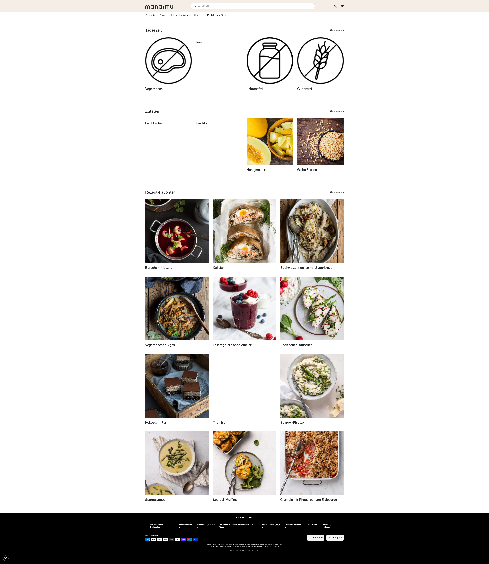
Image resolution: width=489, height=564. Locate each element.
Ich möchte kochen (180, 15)
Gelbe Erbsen (307, 170)
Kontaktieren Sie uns (217, 15)
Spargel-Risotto (292, 422)
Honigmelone (256, 170)
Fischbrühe (153, 123)
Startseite (151, 15)
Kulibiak (219, 268)
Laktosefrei (255, 89)
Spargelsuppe (155, 500)
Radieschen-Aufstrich (296, 345)
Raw (199, 42)
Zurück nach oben (243, 518)
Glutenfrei (304, 89)
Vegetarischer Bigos (160, 345)
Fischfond (203, 123)
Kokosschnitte (155, 422)
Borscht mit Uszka (158, 268)
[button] (6, 558)
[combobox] (253, 6)
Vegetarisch (154, 89)
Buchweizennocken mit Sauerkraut (306, 268)
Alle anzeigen (337, 30)
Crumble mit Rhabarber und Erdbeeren (308, 500)
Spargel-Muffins (225, 500)
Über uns (198, 15)
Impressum (312, 525)
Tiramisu (219, 422)
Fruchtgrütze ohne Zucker (232, 345)
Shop (162, 15)
